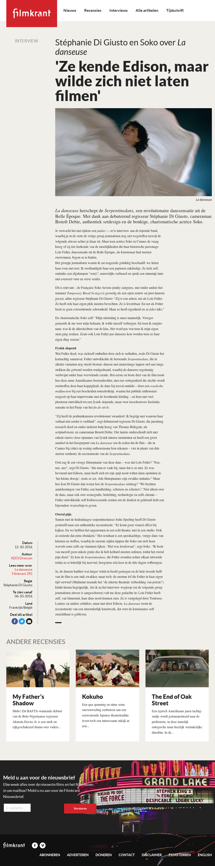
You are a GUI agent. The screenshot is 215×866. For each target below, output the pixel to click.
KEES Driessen (21, 558)
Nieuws (69, 10)
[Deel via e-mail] (29, 621)
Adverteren (78, 855)
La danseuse (23, 569)
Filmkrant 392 (22, 574)
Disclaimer (152, 855)
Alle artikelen (147, 10)
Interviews (118, 10)
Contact (127, 855)
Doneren (104, 855)
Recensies (92, 10)
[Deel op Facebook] (15, 621)
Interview (26, 41)
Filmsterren (180, 855)
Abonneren (49, 855)
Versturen (80, 808)
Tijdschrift (175, 10)
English (205, 855)
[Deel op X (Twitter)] (22, 621)
